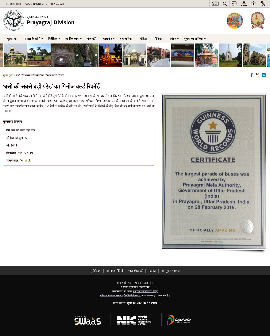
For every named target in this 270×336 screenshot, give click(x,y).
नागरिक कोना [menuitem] (72, 39)
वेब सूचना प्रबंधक (170, 271)
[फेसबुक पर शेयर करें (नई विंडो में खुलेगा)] (252, 75)
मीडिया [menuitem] (158, 39)
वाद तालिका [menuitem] (126, 39)
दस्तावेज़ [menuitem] (107, 39)
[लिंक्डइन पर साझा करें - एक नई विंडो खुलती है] (264, 75)
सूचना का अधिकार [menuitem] (193, 39)
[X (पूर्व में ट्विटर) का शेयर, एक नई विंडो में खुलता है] (258, 75)
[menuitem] (225, 3)
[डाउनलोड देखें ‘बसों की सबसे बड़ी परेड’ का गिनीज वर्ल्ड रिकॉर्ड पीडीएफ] (29, 160)
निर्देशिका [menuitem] (52, 39)
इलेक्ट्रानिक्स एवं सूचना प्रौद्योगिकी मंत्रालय (120, 295)
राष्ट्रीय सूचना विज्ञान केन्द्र (145, 291)
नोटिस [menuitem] (143, 39)
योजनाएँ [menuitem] (91, 39)
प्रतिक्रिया (95, 271)
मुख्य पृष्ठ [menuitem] (11, 39)
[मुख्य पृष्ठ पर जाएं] (215, 3)
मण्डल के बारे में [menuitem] (32, 39)
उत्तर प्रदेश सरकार (13, 3)
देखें (22, 160)
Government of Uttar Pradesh (44, 3)
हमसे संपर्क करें (135, 271)
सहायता (152, 271)
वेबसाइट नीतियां (114, 271)
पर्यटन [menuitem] (173, 39)
